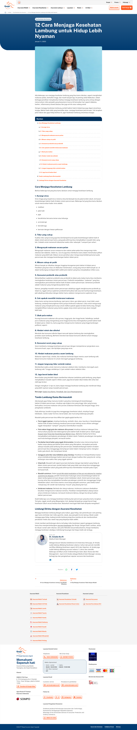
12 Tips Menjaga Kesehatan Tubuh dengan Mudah (83, 582)
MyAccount (114, 7)
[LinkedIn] (74, 560)
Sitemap (118, 726)
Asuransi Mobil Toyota (40, 613)
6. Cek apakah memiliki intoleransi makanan (54, 147)
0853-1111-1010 (51, 718)
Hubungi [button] (125, 2)
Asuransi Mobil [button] (23, 8)
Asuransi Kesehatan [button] (39, 8)
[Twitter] (77, 569)
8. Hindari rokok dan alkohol (49, 156)
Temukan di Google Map (27, 686)
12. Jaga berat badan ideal (48, 172)
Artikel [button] (87, 8)
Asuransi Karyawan (92, 599)
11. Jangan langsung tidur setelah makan (52, 168)
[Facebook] (71, 569)
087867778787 (68, 657)
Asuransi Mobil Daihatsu (40, 622)
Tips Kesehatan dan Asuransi (43, 19)
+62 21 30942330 (52, 657)
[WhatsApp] (66, 569)
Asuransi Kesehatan (62, 593)
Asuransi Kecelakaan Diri (93, 604)
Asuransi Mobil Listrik (39, 608)
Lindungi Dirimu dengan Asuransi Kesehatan (52, 180)
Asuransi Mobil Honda (39, 617)
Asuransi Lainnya (88, 593)
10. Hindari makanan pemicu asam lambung (53, 164)
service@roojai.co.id (53, 685)
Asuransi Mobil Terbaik (40, 599)
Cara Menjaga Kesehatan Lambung (49, 123)
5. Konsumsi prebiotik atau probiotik (51, 143)
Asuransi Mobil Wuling (40, 640)
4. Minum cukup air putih (48, 139)
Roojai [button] (108, 2)
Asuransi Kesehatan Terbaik (67, 599)
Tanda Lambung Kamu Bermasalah (49, 176)
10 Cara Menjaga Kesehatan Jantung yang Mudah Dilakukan (53, 583)
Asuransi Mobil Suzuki (39, 627)
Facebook (50, 697)
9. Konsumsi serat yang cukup (49, 160)
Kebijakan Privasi (109, 726)
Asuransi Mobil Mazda (39, 631)
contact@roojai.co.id (70, 685)
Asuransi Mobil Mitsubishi (41, 636)
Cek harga (125, 8)
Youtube (78, 697)
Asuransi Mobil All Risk (40, 604)
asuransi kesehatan (64, 525)
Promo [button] (116, 2)
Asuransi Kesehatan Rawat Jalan (69, 604)
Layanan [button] (70, 8)
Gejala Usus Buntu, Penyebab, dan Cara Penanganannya (62, 392)
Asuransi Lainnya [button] (57, 8)
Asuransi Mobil (34, 593)
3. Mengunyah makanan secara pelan (51, 135)
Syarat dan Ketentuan (96, 726)
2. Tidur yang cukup (46, 131)
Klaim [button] (79, 8)
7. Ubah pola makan (46, 152)
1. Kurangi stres (45, 127)
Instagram (67, 697)
